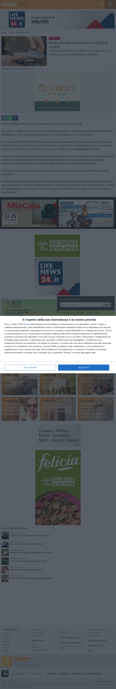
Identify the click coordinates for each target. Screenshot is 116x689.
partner (26, 324)
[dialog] (58, 344)
